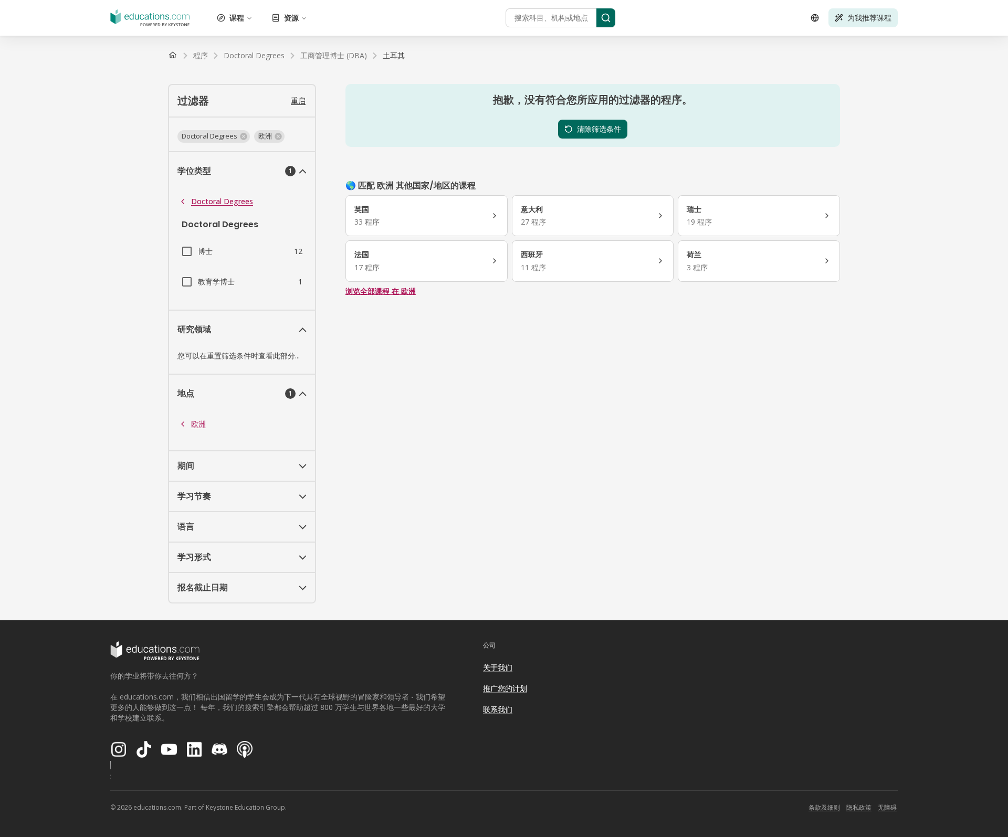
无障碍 (887, 807)
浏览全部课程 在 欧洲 (380, 291)
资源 (291, 18)
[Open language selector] (814, 17)
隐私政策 (859, 807)
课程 (236, 18)
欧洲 (198, 424)
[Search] (605, 17)
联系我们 (497, 709)
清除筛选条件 (599, 129)
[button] (213, 136)
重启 (298, 100)
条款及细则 (824, 807)
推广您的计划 (505, 688)
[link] (394, 55)
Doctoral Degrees (222, 201)
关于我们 (497, 667)
